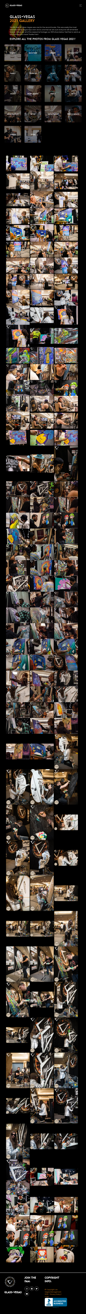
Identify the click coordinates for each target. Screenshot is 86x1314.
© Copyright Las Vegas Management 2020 (53, 1291)
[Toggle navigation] (80, 5)
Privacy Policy (55, 1294)
